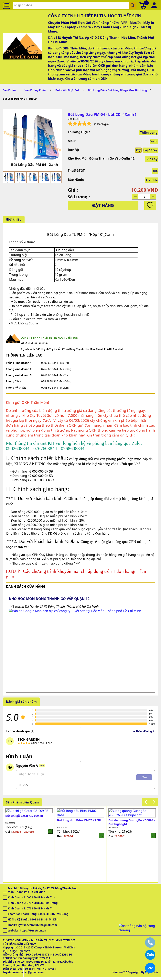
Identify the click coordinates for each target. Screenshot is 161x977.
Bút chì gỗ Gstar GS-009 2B (24, 816)
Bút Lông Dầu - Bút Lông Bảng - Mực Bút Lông (117, 90)
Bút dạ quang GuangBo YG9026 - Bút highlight (131, 822)
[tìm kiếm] (132, 5)
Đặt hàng (103, 205)
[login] (50, 831)
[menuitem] (9, 177)
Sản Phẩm (9, 90)
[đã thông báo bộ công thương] (138, 930)
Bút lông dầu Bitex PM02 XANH (79, 820)
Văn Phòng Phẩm (36, 90)
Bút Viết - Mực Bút (67, 90)
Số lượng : (79, 197)
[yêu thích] (150, 205)
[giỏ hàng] (143, 5)
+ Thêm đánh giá (143, 731)
